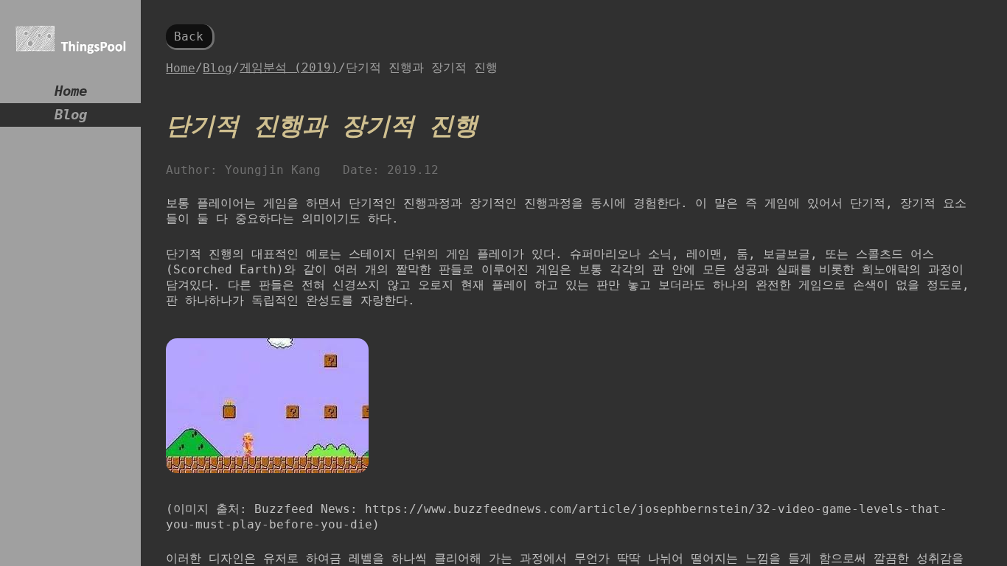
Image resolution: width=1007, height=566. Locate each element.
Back (188, 36)
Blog (71, 114)
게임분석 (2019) (289, 67)
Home (71, 91)
